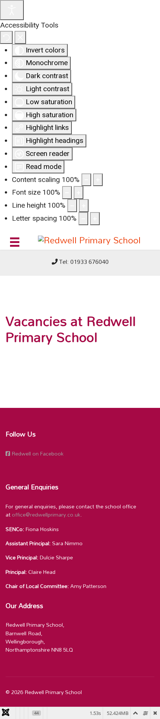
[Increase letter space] (95, 218)
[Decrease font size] (67, 192)
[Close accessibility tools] (20, 37)
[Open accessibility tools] (12, 10)
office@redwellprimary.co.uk (46, 514)
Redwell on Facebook (37, 453)
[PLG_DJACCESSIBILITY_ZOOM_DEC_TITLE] (86, 179)
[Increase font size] (78, 192)
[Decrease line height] (72, 205)
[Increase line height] (84, 205)
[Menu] (14, 242)
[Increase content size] (98, 179)
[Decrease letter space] (83, 218)
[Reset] (6, 37)
